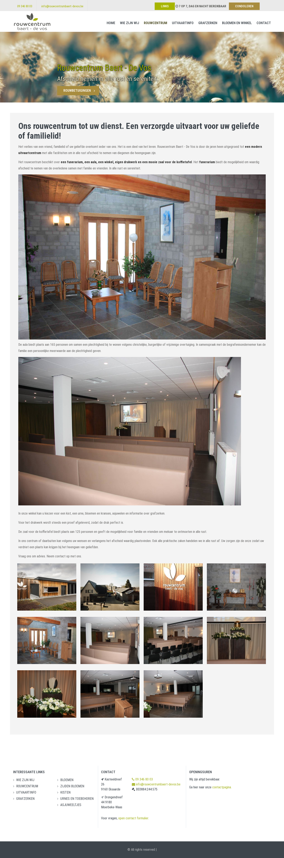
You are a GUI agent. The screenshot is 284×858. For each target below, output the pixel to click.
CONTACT (264, 23)
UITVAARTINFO (183, 23)
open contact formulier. (133, 818)
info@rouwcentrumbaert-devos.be (62, 6)
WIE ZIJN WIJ (129, 23)
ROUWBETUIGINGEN (77, 91)
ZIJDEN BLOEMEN (72, 786)
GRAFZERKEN (207, 23)
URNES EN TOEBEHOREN (77, 799)
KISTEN (65, 792)
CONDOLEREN (244, 6)
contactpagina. (222, 787)
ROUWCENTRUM (155, 23)
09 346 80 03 (24, 6)
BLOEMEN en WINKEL (237, 23)
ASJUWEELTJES (70, 805)
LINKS (165, 6)
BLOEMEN (66, 780)
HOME (111, 23)
